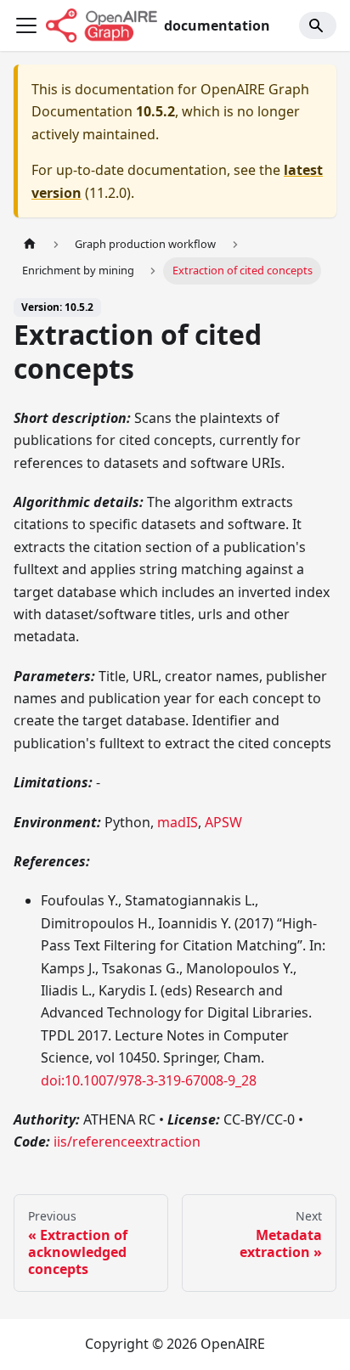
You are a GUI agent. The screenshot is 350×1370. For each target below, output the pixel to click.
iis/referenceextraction (127, 1141)
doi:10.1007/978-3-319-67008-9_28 (149, 1080)
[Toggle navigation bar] (26, 25)
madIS (177, 822)
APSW (223, 822)
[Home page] (30, 244)
